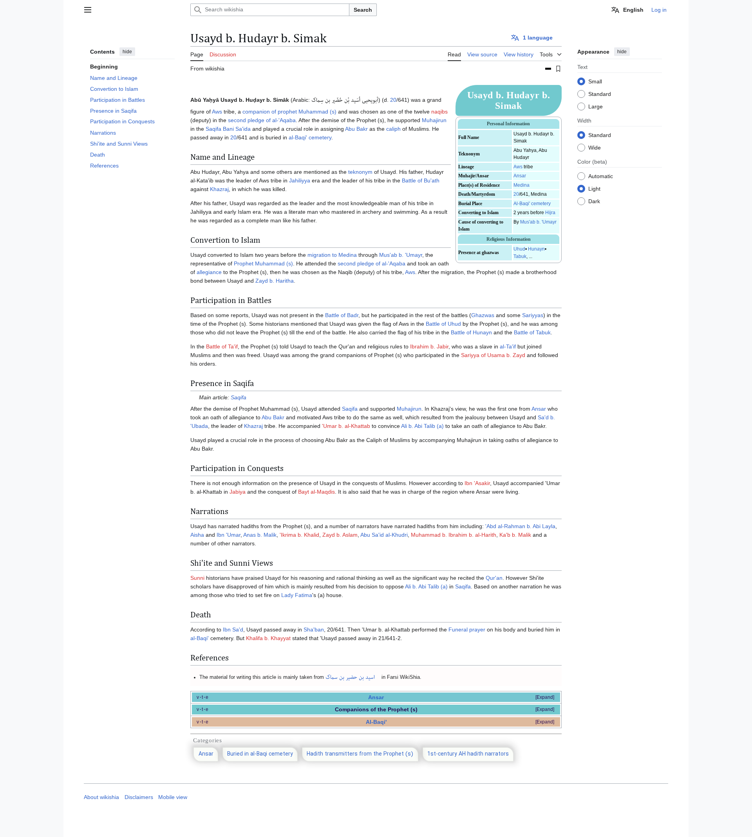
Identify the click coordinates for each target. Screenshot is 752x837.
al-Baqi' (199, 638)
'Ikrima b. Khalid (299, 535)
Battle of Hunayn (471, 332)
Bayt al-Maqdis (316, 492)
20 (516, 194)
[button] (87, 10)
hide (127, 51)
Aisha (197, 535)
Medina (521, 185)
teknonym (360, 172)
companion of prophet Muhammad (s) (289, 111)
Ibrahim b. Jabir (429, 346)
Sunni (197, 578)
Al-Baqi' (376, 722)
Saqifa (238, 397)
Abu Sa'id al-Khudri (384, 535)
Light (594, 188)
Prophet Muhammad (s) (263, 263)
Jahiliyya (299, 180)
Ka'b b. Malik (515, 535)
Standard (599, 93)
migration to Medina (332, 255)
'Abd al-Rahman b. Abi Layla (520, 526)
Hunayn (536, 249)
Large (595, 106)
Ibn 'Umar (228, 535)
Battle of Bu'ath (420, 180)
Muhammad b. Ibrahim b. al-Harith (453, 535)
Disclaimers (139, 797)
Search (363, 10)
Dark (594, 201)
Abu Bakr (356, 129)
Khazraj (219, 189)
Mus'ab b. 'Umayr (538, 222)
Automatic (600, 176)
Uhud (519, 249)
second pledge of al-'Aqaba (262, 120)
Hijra (550, 212)
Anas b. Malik (260, 535)
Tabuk (519, 256)
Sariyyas (532, 315)
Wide (594, 147)
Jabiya (238, 492)
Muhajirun (434, 120)
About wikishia (101, 797)
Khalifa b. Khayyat (268, 638)
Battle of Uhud (443, 324)
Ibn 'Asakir (477, 483)
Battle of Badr (341, 315)
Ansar (519, 176)
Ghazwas (482, 315)
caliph (393, 129)
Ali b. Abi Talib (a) (422, 426)
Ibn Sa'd (233, 629)
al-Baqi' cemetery (310, 137)
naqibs (439, 111)
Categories (207, 740)
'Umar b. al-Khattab (346, 426)
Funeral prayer (466, 629)
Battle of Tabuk (532, 332)
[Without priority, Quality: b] (548, 68)
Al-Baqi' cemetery (532, 203)
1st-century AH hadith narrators (468, 754)
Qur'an (494, 578)
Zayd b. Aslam (340, 535)
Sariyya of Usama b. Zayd (493, 355)
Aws (517, 167)
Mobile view (172, 797)
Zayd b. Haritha (274, 281)
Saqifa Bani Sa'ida (228, 129)
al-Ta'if (508, 346)
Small (595, 81)
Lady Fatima (296, 595)
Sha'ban (314, 629)
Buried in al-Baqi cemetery (260, 754)
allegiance (209, 272)
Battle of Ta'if (222, 346)
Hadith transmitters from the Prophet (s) (360, 754)
